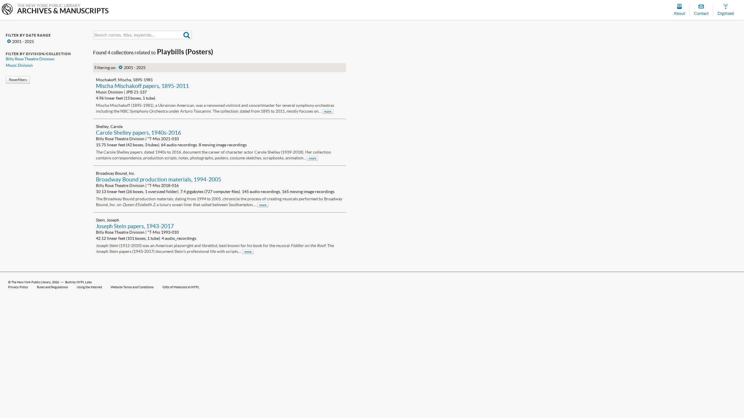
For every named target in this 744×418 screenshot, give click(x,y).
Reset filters (18, 80)
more (327, 111)
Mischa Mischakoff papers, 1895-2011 (142, 86)
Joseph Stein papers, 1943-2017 (135, 226)
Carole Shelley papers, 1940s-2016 (138, 132)
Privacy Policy (18, 287)
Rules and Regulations (52, 287)
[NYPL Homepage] (7, 9)
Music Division (19, 65)
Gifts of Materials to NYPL (180, 287)
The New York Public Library (31, 282)
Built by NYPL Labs (78, 282)
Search (187, 35)
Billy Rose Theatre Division (30, 59)
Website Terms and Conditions (132, 287)
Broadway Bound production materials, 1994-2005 (158, 179)
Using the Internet (89, 287)
